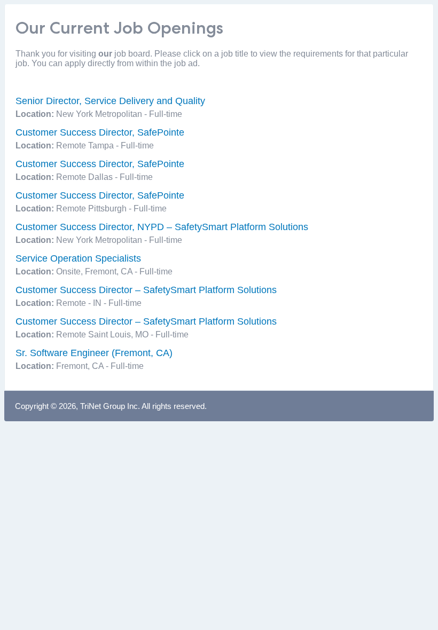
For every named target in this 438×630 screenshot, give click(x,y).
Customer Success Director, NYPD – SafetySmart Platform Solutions (161, 227)
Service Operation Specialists (78, 258)
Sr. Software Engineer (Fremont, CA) (94, 353)
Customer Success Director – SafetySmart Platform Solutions (146, 290)
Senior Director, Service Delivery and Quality (110, 101)
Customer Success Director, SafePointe (99, 132)
